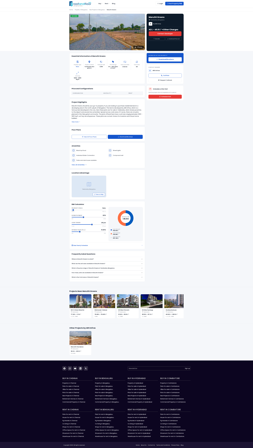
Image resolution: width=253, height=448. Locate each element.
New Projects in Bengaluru (97, 10)
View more (75, 122)
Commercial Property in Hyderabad (140, 402)
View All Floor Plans (90, 137)
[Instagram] (70, 368)
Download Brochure (126, 137)
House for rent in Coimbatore (170, 417)
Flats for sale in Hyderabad (137, 386)
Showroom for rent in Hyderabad (139, 433)
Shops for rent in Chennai (71, 427)
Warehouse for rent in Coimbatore (172, 436)
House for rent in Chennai (71, 417)
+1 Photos (139, 47)
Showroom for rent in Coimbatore (172, 433)
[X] (86, 368)
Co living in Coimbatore (168, 424)
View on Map (99, 194)
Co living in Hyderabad (135, 424)
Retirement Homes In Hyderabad (139, 399)
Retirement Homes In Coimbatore (172, 399)
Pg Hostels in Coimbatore (169, 421)
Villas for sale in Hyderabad (137, 389)
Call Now (166, 75)
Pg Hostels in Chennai (69, 421)
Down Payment (77, 215)
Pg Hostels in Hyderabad (136, 421)
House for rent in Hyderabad (137, 417)
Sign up (187, 368)
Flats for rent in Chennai (70, 414)
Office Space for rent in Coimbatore (173, 430)
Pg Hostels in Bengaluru (103, 421)
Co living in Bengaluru (102, 424)
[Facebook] (64, 368)
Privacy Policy (175, 445)
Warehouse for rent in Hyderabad (139, 436)
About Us (143, 445)
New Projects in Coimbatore (169, 396)
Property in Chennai (69, 383)
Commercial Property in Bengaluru (107, 402)
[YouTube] (75, 368)
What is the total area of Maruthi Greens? (85, 277)
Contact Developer (165, 34)
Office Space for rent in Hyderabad (140, 430)
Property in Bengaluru (81, 10)
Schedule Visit (166, 97)
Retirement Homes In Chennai (72, 399)
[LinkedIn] (80, 368)
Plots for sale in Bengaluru (104, 393)
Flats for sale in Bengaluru (104, 386)
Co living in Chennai (69, 424)
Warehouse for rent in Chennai (73, 436)
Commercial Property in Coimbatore (173, 402)
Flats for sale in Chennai (70, 386)
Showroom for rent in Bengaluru (106, 433)
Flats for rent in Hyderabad (137, 414)
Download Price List (174, 39)
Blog (182, 445)
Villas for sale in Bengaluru (104, 389)
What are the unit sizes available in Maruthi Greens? (88, 264)
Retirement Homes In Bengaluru (106, 399)
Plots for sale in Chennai (70, 393)
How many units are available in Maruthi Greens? (87, 273)
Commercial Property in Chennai (73, 402)
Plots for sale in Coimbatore (169, 393)
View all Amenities (78, 165)
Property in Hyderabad (135, 383)
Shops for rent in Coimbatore (170, 427)
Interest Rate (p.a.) (78, 230)
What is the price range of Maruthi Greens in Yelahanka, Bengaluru (93, 268)
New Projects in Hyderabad (137, 396)
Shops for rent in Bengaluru (104, 427)
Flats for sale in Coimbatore (169, 386)
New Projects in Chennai (70, 396)
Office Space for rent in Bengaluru (107, 430)
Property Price (77, 208)
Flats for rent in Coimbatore (169, 414)
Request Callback (166, 80)
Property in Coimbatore (168, 383)
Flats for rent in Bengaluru (104, 414)
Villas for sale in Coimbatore (170, 389)
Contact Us (151, 445)
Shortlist (157, 39)
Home (71, 10)
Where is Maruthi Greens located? (83, 259)
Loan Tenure (76, 222)
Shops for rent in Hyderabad (137, 427)
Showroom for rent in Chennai (72, 433)
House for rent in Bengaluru (104, 417)
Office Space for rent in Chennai (73, 430)
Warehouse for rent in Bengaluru (106, 436)
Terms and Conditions (163, 445)
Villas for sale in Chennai (70, 389)
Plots (77, 66)
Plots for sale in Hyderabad (137, 393)
